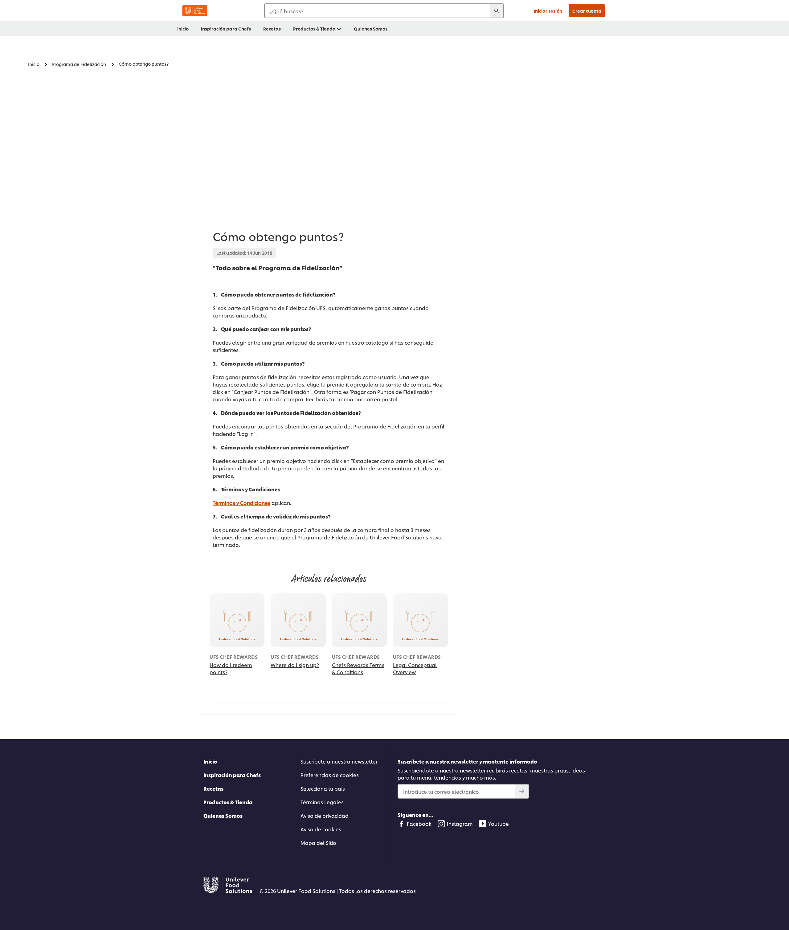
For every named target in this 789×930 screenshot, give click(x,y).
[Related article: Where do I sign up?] (298, 620)
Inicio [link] (183, 28)
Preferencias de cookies (329, 774)
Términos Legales (322, 801)
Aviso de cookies (320, 829)
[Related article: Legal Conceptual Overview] (420, 620)
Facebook (419, 823)
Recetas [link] (272, 28)
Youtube (498, 823)
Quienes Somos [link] (370, 28)
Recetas (213, 788)
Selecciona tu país (322, 788)
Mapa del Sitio (318, 842)
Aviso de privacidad (324, 815)
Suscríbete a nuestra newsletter (339, 761)
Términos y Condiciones (241, 502)
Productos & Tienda (227, 801)
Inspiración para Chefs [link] (226, 28)
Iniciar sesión (548, 11)
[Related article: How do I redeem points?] (237, 620)
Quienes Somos (223, 815)
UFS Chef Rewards (234, 656)
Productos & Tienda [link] (314, 28)
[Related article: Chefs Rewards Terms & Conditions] (359, 620)
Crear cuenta (586, 11)
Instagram (460, 823)
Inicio (210, 761)
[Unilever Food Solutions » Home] (195, 10)
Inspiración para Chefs (232, 774)
